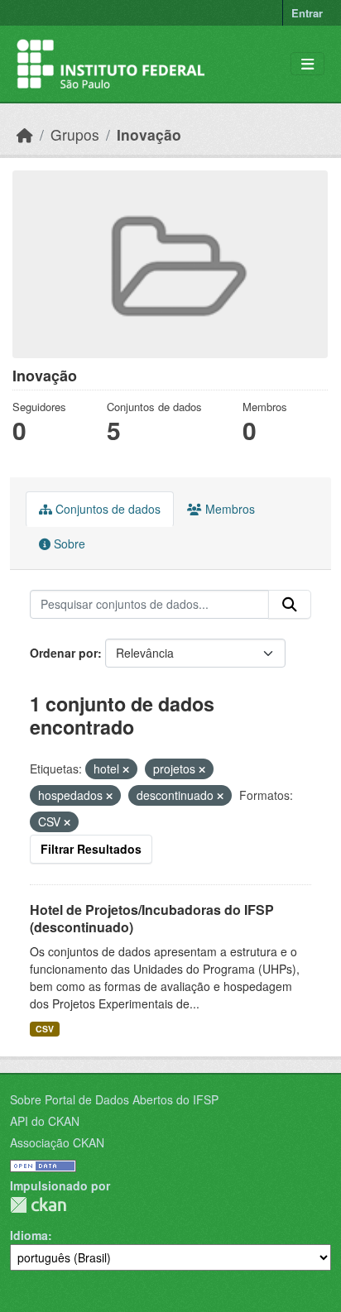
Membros (228, 508)
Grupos (74, 134)
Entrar (307, 13)
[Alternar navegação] (307, 64)
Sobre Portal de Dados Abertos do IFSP (114, 1099)
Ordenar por (64, 652)
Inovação (149, 134)
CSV (45, 1028)
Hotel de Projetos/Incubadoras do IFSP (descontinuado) (152, 918)
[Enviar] (289, 605)
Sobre (67, 543)
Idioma (29, 1235)
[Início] (25, 134)
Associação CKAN (57, 1142)
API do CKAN (44, 1121)
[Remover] (125, 769)
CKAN (38, 1205)
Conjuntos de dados (106, 508)
